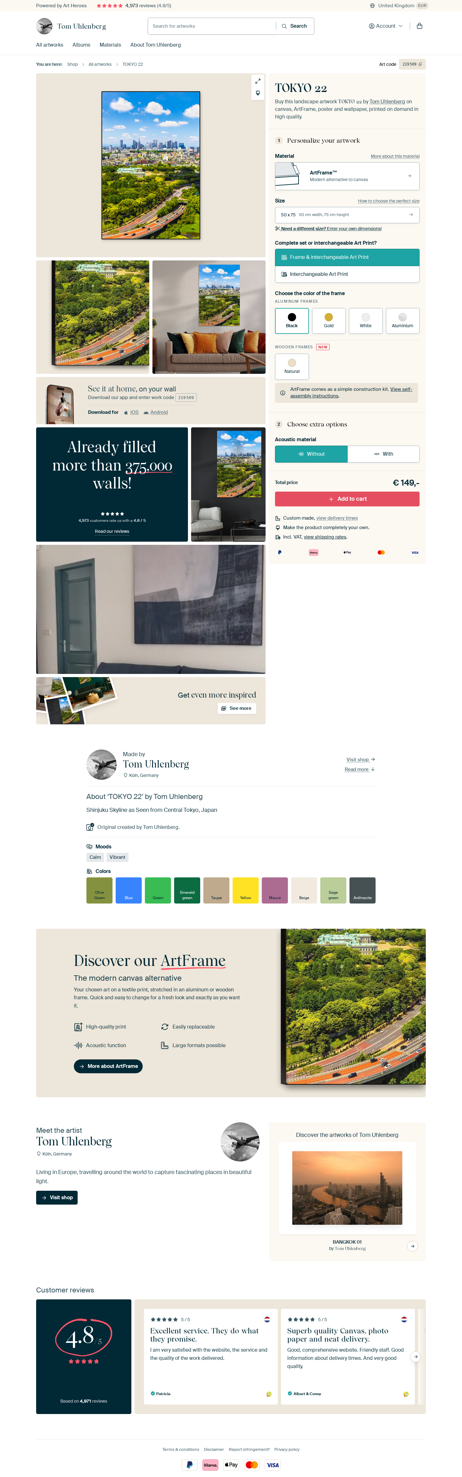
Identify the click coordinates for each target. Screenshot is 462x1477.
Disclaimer (214, 1449)
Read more (357, 769)
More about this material (395, 156)
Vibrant (117, 857)
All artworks (49, 45)
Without (316, 454)
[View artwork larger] (257, 81)
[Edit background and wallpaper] (257, 93)
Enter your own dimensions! (331, 228)
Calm (95, 857)
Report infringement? (249, 1449)
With (388, 454)
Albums (81, 45)
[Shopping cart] (419, 26)
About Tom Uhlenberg (155, 45)
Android (159, 412)
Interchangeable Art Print (319, 274)
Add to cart (352, 499)
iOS (134, 412)
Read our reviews (112, 531)
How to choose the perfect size (389, 201)
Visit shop (358, 759)
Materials (110, 45)
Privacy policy (287, 1449)
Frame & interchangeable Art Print (329, 257)
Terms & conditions (180, 1449)
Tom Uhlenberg (81, 26)
